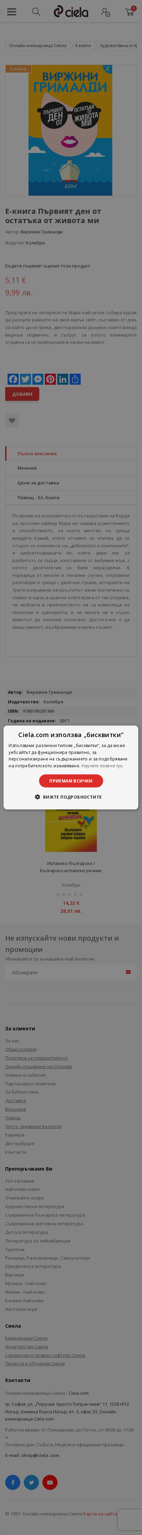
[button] (71, 797)
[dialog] (70, 767)
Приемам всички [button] (71, 781)
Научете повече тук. (103, 766)
